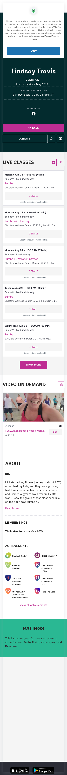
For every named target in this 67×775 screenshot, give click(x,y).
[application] (33, 387)
